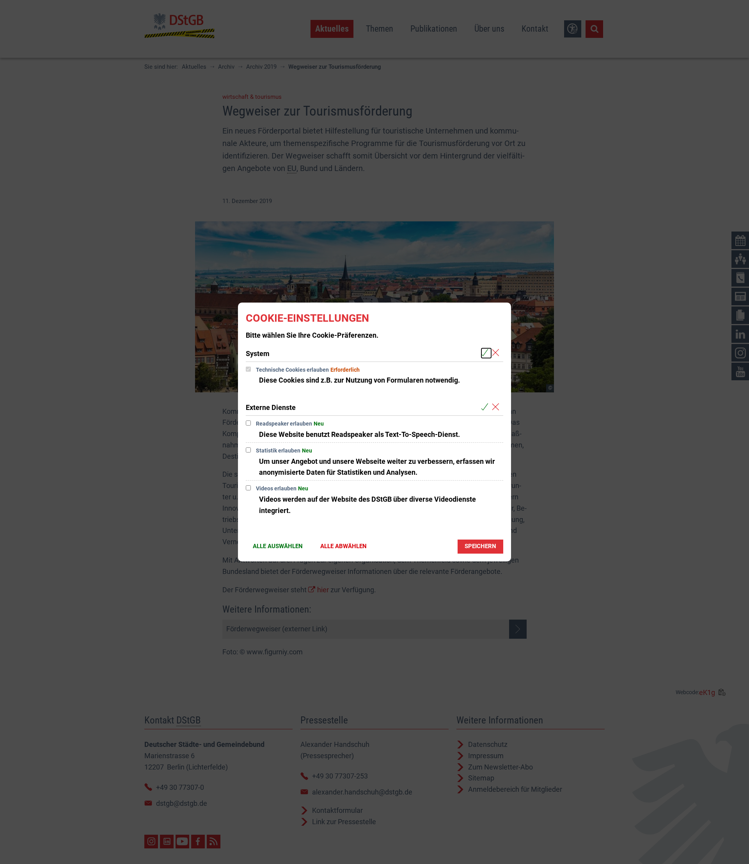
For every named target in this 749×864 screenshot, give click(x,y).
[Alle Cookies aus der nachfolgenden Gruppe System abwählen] (497, 353)
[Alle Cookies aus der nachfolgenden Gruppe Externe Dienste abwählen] (497, 407)
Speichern (480, 546)
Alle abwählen (343, 546)
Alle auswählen (278, 546)
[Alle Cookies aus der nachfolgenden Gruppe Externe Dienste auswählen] (486, 407)
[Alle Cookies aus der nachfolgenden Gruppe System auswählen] (486, 353)
